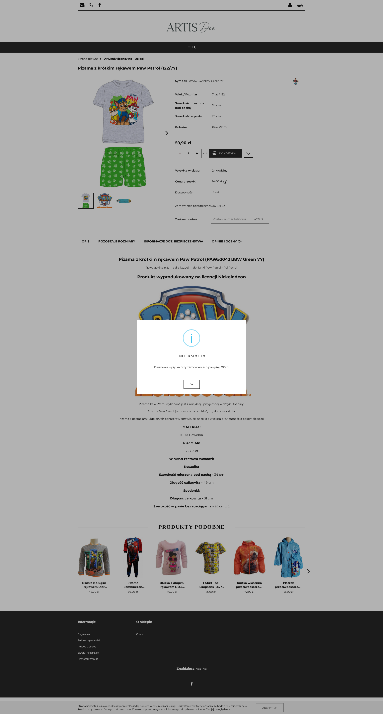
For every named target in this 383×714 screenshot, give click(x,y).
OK (191, 384)
